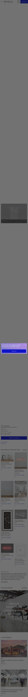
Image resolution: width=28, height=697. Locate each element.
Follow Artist (14, 351)
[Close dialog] (25, 345)
